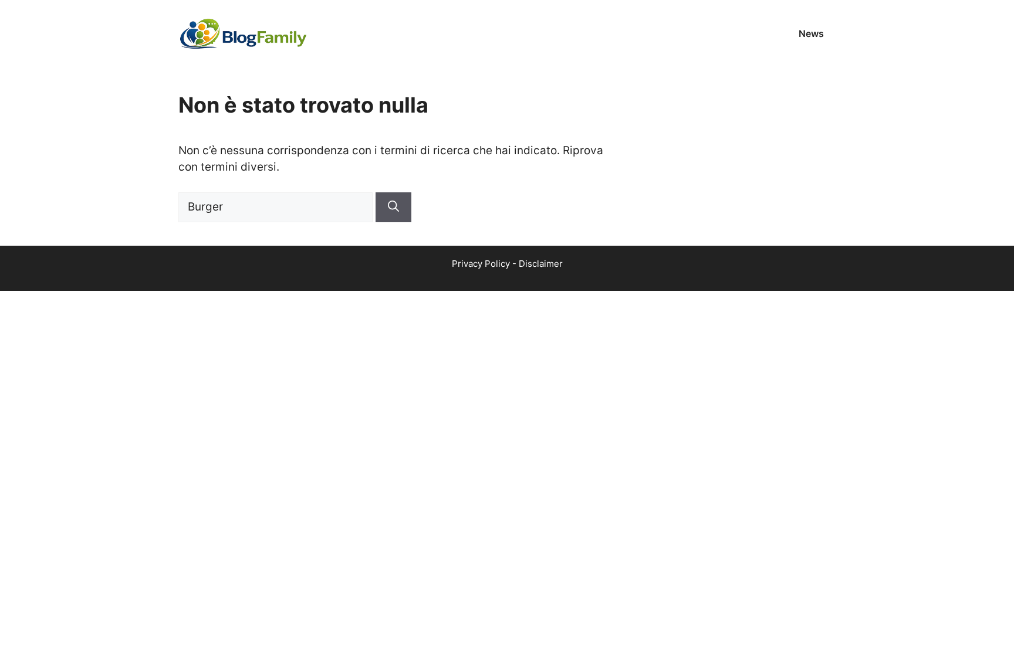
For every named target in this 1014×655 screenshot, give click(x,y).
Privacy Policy (481, 263)
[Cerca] (393, 207)
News (811, 33)
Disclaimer (541, 263)
